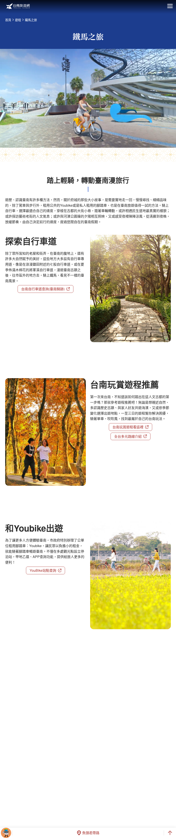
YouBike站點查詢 (43, 570)
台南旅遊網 (18, 6)
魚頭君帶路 (90, 832)
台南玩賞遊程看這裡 (127, 426)
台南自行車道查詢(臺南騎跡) (43, 288)
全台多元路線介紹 (128, 436)
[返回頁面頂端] (170, 833)
